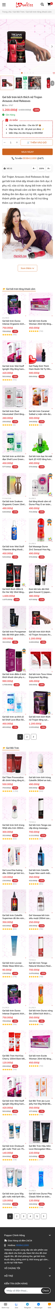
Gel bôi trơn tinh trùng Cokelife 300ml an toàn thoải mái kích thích (40, 780)
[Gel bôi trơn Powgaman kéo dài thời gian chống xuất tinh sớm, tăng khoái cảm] (14, 618)
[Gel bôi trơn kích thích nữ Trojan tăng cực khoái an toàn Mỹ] (41, 703)
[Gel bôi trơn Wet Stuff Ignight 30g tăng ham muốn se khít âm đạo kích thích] (14, 352)
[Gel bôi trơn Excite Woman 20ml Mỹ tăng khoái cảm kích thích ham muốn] (41, 304)
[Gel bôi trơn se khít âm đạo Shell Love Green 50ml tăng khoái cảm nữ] (14, 442)
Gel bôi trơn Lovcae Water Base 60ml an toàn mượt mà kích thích (14, 966)
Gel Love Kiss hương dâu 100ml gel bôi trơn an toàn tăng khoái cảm (14, 873)
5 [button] (33, 73)
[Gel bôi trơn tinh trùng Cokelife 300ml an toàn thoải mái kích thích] (41, 763)
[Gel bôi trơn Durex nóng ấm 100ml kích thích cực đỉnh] (41, 994)
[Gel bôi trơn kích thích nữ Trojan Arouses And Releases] (27, 46)
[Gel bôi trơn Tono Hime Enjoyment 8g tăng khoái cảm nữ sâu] (41, 660)
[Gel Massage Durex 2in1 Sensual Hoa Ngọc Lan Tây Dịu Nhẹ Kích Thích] (41, 530)
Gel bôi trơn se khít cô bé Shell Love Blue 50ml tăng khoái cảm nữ (14, 719)
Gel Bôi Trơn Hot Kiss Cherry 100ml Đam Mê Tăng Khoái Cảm (13, 1058)
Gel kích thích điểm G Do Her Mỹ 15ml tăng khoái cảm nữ (13, 592)
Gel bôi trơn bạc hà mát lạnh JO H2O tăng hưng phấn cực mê (40, 459)
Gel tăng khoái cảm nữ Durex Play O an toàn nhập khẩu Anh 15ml (40, 504)
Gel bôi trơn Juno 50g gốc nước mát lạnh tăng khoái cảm (14, 1196)
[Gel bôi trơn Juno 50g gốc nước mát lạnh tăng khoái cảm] (14, 1177)
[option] (7, 83)
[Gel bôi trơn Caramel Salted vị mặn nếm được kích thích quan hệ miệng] (41, 397)
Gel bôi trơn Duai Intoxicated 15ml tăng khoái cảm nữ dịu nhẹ (13, 414)
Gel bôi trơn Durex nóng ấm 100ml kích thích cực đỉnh (41, 1013)
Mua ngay (27, 151)
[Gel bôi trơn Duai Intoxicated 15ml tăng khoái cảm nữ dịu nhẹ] (14, 397)
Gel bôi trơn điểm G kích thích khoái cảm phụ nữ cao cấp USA (14, 677)
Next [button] (52, 47)
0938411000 (30, 158)
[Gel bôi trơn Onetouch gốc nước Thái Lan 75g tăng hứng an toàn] (14, 1132)
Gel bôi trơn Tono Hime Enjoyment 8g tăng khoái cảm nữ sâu (40, 677)
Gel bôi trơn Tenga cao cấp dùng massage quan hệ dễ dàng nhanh (40, 828)
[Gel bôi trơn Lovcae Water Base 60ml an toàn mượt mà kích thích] (14, 946)
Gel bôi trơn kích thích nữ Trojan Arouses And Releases (40, 634)
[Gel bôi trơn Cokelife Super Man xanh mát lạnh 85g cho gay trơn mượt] (41, 856)
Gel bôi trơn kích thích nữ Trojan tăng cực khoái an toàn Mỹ (39, 719)
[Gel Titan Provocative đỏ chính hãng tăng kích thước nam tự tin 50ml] (14, 763)
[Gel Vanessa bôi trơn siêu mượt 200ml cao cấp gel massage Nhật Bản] (41, 901)
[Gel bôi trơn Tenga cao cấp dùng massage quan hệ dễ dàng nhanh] (41, 809)
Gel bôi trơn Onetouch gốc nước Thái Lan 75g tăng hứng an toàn (13, 1149)
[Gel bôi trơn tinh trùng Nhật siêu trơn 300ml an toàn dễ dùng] (14, 809)
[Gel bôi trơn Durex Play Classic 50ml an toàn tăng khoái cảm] (41, 1177)
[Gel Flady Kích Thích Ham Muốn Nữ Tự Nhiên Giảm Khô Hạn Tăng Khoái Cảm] (41, 352)
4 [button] (30, 73)
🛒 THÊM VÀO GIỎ (37, 142)
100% (41, 168)
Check (45, 1290)
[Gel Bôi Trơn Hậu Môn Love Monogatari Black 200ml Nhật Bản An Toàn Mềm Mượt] (41, 1132)
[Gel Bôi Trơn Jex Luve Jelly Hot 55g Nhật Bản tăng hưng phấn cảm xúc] (41, 1087)
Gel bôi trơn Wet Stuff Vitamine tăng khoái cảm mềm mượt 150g (13, 549)
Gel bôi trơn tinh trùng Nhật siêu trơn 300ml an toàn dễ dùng (13, 828)
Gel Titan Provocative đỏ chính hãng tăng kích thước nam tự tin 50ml (14, 780)
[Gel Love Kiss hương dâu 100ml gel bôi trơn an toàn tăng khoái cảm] (14, 856)
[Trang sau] (34, 737)
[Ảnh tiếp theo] (52, 83)
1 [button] (22, 73)
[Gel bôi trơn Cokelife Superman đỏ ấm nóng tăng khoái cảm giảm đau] (14, 901)
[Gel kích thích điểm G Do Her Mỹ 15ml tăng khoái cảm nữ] (14, 575)
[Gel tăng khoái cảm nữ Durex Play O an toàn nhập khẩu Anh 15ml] (41, 485)
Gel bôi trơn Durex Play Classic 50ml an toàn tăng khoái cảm (40, 1196)
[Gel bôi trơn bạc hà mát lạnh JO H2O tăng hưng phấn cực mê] (41, 442)
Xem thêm (26, 268)
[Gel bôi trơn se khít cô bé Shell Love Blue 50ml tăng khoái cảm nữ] (14, 703)
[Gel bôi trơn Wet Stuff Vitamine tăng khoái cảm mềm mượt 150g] (14, 530)
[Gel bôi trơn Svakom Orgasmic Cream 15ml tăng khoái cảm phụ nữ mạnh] (14, 485)
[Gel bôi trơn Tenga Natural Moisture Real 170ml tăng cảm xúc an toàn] (41, 946)
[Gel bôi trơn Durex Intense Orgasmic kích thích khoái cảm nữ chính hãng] (14, 304)
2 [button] (24, 73)
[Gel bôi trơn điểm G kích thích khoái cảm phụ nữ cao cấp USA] (14, 660)
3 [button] (27, 73)
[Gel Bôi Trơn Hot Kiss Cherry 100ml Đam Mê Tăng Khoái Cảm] (14, 1042)
